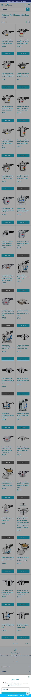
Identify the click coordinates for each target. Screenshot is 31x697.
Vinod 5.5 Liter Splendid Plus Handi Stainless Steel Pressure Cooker (23, 346)
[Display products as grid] (26, 22)
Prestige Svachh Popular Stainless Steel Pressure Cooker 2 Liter (8, 210)
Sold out (23, 188)
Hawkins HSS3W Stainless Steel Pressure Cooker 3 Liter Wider (23, 210)
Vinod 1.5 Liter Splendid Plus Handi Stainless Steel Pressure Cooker (7, 243)
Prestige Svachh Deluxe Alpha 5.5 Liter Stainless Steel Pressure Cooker (23, 41)
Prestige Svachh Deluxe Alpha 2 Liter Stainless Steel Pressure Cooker (23, 108)
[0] (28, 5)
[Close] (28, 677)
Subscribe (15, 693)
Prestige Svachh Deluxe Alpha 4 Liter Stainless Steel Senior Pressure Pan (7, 142)
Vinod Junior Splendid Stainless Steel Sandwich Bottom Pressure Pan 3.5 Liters (23, 312)
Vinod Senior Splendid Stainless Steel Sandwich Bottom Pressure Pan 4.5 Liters (8, 381)
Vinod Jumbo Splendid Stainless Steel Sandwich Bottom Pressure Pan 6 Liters (23, 449)
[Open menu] (2, 5)
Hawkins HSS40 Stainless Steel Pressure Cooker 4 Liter (8, 346)
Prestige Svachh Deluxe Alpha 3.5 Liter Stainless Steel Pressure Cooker (8, 176)
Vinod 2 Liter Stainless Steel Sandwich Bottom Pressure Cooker (23, 592)
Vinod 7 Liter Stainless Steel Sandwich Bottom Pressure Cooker (23, 625)
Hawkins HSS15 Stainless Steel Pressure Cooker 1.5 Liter (8, 559)
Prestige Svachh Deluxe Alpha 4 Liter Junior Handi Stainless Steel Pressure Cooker (7, 449)
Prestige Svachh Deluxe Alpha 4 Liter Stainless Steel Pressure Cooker (7, 108)
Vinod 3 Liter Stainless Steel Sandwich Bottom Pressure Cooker (23, 380)
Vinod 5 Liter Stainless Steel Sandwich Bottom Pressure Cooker (7, 592)
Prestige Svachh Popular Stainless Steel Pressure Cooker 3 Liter (23, 243)
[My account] (25, 5)
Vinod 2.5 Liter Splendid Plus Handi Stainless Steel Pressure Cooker (7, 483)
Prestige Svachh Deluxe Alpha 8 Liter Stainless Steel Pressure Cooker (23, 176)
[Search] (27, 9)
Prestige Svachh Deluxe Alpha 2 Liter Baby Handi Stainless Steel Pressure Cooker (8, 312)
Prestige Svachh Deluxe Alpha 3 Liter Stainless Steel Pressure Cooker (7, 41)
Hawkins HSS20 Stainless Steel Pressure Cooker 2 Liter (23, 276)
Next (26, 643)
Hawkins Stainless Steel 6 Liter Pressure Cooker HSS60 (23, 415)
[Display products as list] (28, 22)
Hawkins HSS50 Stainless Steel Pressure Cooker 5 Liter (8, 415)
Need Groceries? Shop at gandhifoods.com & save (15, 1)
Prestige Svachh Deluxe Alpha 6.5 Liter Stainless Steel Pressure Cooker (8, 75)
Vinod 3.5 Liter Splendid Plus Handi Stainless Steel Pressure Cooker (23, 559)
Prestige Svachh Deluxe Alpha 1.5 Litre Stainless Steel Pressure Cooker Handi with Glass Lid (7, 277)
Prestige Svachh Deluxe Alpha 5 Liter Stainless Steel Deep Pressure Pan (23, 75)
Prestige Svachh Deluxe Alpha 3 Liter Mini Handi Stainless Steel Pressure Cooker (23, 484)
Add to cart (8, 53)
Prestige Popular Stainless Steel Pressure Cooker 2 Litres (8, 518)
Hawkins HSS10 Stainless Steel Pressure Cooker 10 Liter (8, 625)
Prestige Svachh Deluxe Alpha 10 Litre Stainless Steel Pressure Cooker (23, 141)
